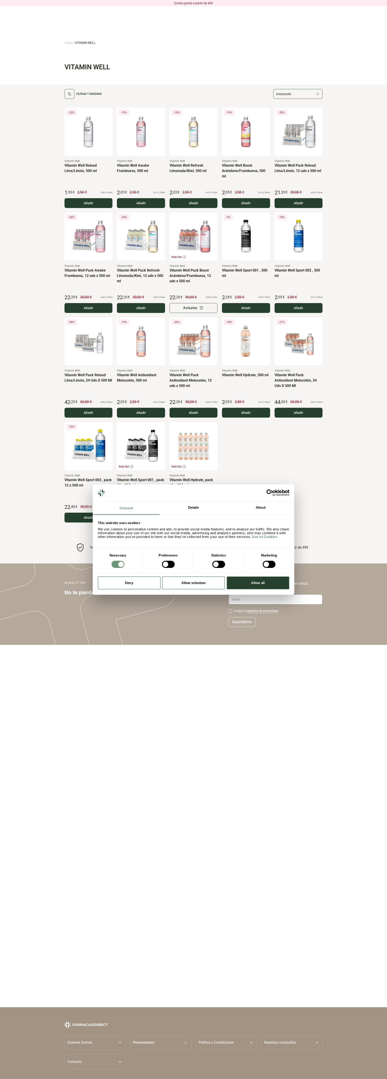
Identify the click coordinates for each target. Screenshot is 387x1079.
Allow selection (193, 583)
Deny (129, 583)
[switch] (168, 564)
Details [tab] (193, 508)
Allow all (258, 583)
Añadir (88, 203)
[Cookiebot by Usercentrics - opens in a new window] (269, 492)
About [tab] (261, 508)
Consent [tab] (126, 508)
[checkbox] (230, 611)
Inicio (68, 43)
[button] (160, 1042)
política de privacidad (262, 611)
